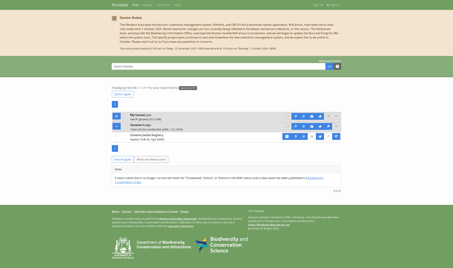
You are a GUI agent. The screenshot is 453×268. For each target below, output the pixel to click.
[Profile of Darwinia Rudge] (320, 126)
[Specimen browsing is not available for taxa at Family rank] (336, 116)
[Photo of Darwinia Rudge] (312, 126)
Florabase (120, 4)
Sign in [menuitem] (335, 5)
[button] (148, 4)
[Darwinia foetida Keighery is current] (304, 136)
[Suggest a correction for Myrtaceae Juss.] (295, 116)
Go (329, 66)
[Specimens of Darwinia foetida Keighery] (336, 136)
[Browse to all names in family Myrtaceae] (117, 126)
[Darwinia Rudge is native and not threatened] (287, 126)
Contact (127, 211)
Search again (122, 94)
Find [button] (135, 5)
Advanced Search (330, 61)
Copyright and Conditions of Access (156, 211)
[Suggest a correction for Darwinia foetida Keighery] (295, 136)
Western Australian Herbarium (178, 218)
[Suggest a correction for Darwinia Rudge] (295, 126)
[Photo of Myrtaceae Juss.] (312, 116)
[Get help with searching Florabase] (337, 66)
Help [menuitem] (177, 5)
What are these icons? (151, 159)
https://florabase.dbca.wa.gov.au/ (269, 224)
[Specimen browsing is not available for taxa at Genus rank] (336, 126)
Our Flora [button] (163, 5)
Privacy (184, 211)
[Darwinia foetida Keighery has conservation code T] (286, 136)
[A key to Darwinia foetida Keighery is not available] (328, 136)
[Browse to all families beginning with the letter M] (117, 116)
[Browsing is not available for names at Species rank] (117, 136)
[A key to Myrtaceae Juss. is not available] (328, 116)
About (115, 211)
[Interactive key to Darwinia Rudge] (328, 126)
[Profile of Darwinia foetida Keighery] (320, 136)
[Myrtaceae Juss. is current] (304, 116)
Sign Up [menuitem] (318, 5)
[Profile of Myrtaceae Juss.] (320, 116)
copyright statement (180, 226)
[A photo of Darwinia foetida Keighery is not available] (312, 136)
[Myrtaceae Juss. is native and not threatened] (287, 116)
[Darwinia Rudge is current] (304, 126)
